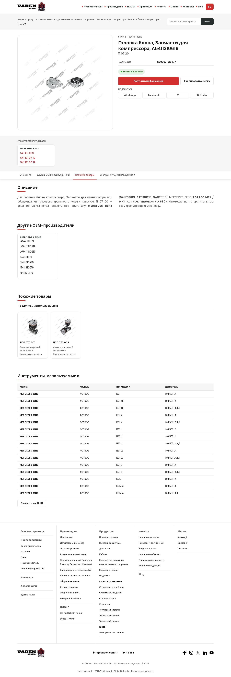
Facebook (153, 95)
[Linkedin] (205, 653)
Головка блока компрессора (143, 19)
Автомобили (29, 586)
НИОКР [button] (131, 6)
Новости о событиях (149, 554)
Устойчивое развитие (32, 568)
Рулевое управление (110, 581)
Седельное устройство (111, 587)
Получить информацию (148, 81)
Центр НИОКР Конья (71, 613)
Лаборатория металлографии (76, 570)
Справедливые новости (151, 560)
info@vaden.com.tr (105, 652)
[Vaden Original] (31, 6)
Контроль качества (70, 598)
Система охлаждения (110, 592)
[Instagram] (191, 653)
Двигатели (28, 594)
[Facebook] (184, 653)
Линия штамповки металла (75, 575)
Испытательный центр (72, 543)
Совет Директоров (31, 546)
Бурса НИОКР (67, 618)
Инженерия (66, 537)
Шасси (102, 626)
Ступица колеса (107, 598)
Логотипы (183, 548)
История (25, 551)
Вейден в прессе (147, 548)
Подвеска (104, 575)
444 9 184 (128, 652)
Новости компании (148, 537)
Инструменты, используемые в (117, 175)
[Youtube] (212, 652)
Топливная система (109, 609)
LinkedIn (202, 95)
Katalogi (182, 537)
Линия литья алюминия (73, 554)
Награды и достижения (151, 543)
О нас (24, 557)
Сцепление (105, 604)
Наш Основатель (30, 563)
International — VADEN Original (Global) (100, 671)
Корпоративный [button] (93, 6)
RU (209, 6)
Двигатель (105, 548)
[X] (198, 652)
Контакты (188, 6)
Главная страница (32, 531)
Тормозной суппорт (109, 621)
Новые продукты (108, 537)
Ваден (20, 19)
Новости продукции (149, 565)
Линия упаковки (69, 587)
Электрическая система (111, 632)
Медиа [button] (174, 6)
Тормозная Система (109, 615)
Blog (200, 6)
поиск (207, 21)
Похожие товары (84, 175)
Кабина (103, 554)
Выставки (183, 543)
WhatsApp (130, 95)
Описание (25, 175)
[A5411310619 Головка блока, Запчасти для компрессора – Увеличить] (65, 82)
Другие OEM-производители (53, 175)
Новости (161, 6)
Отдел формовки (69, 548)
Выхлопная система (110, 543)
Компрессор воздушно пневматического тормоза (67, 19)
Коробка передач (108, 570)
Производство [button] (115, 6)
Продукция (146, 6)
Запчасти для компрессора (111, 19)
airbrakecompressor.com (138, 671)
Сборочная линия (69, 581)
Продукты (32, 19)
